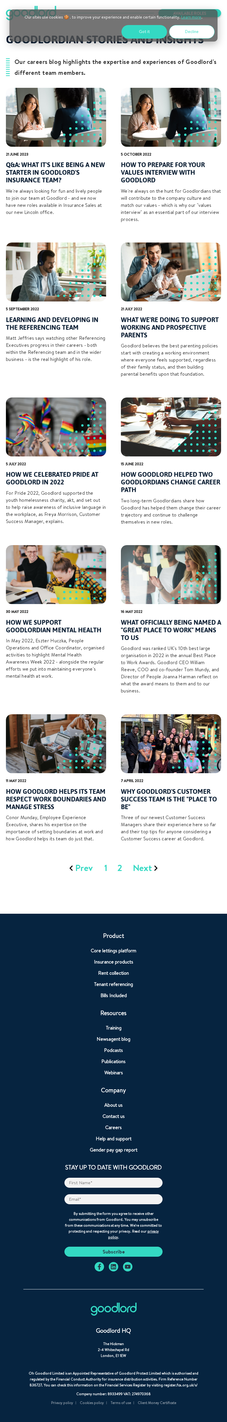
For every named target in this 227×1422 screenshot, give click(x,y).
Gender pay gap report (113, 1149)
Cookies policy (92, 1402)
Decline (192, 31)
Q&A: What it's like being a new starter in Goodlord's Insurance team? (55, 172)
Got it (144, 31)
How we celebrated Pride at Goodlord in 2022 (52, 478)
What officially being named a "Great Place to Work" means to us (171, 629)
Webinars (113, 1072)
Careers (113, 1127)
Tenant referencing (113, 984)
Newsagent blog (113, 1039)
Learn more (191, 17)
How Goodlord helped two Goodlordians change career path (170, 482)
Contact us (114, 1116)
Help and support (114, 1138)
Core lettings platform (113, 950)
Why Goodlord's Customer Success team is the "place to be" (169, 799)
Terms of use (121, 1402)
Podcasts (113, 1050)
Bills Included (113, 995)
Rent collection (113, 973)
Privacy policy (62, 1402)
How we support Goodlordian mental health (53, 626)
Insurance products (113, 962)
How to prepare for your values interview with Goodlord (163, 172)
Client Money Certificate (157, 1402)
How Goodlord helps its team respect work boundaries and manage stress (56, 799)
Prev (84, 868)
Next (143, 868)
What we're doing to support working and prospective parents (170, 327)
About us (113, 1105)
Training (113, 1028)
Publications (113, 1061)
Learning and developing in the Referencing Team (52, 323)
